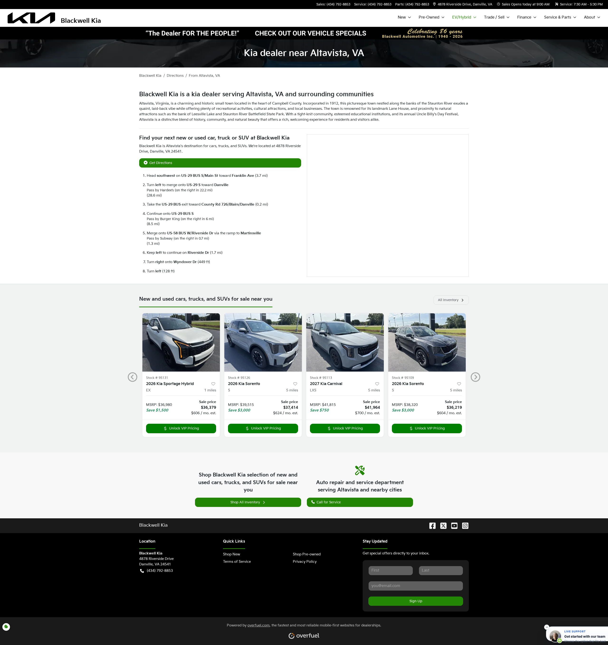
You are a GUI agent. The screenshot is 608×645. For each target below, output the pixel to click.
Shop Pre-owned (307, 554)
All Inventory (448, 300)
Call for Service (329, 502)
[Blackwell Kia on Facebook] (430, 525)
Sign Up (415, 601)
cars (212, 146)
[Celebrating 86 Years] (304, 33)
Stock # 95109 (403, 378)
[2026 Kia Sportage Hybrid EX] (181, 342)
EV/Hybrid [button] (461, 17)
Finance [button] (524, 17)
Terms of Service (237, 561)
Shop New (231, 554)
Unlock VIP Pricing (184, 428)
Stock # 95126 (239, 378)
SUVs (242, 146)
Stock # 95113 (321, 378)
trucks (223, 146)
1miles (210, 390)
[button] (463, 4)
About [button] (589, 17)
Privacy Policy (305, 561)
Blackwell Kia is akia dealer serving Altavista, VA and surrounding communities (256, 94)
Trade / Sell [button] (494, 17)
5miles (292, 390)
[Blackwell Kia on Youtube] (452, 525)
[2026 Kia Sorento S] (263, 342)
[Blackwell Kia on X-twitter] (441, 525)
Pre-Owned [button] (429, 17)
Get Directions (160, 163)
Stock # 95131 (157, 378)
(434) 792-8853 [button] (160, 570)
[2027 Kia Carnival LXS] (345, 342)
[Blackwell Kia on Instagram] (463, 525)
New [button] (402, 17)
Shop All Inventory (245, 502)
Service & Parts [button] (557, 17)
